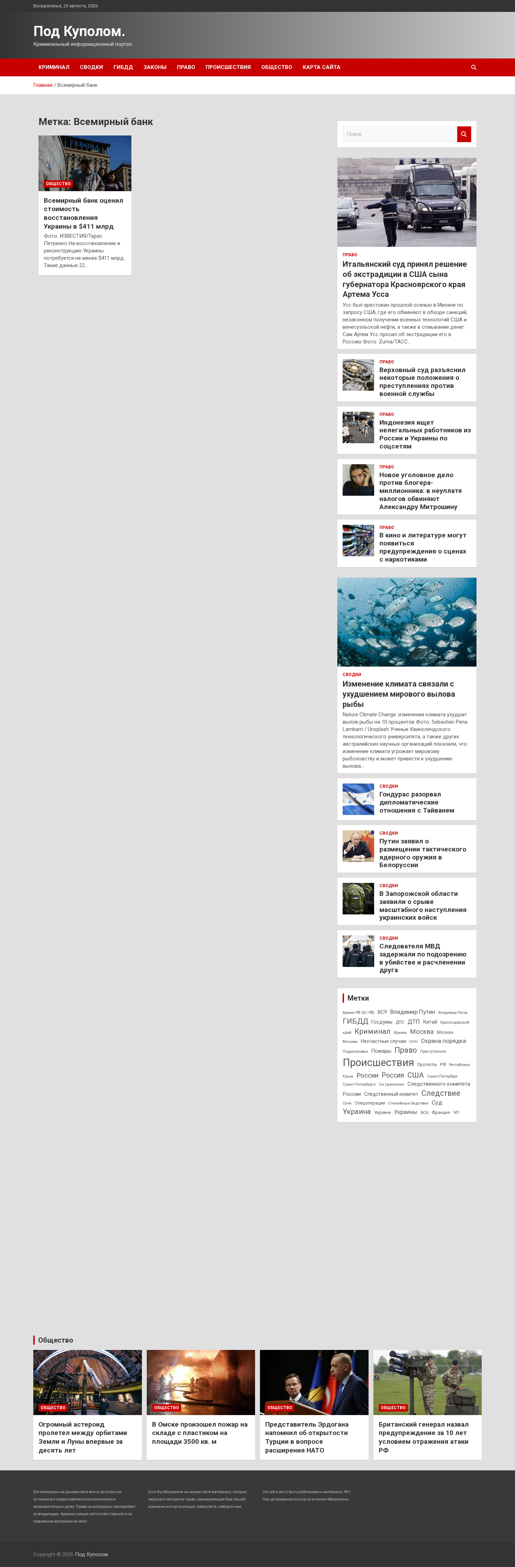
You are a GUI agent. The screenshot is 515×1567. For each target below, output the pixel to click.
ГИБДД (123, 67)
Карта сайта (322, 67)
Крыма (400, 1032)
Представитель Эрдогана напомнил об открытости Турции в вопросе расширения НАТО (307, 1437)
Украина (357, 1111)
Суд (437, 1102)
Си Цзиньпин (391, 1084)
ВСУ (382, 1012)
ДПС (400, 1022)
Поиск (464, 134)
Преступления (433, 1051)
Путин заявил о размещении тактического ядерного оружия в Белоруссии (422, 853)
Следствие (440, 1093)
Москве (445, 1032)
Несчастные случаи (383, 1041)
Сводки (91, 67)
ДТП (413, 1021)
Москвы (350, 1041)
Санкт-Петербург (442, 1076)
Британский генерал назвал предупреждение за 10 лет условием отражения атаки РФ (424, 1437)
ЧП (456, 1112)
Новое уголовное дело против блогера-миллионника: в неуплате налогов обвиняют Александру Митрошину (420, 491)
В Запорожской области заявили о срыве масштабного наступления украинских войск (423, 905)
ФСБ (424, 1112)
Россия (393, 1075)
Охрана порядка (443, 1040)
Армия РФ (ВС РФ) (359, 1012)
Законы (155, 67)
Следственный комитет (391, 1094)
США (415, 1075)
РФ (443, 1064)
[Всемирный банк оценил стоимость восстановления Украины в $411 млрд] (85, 163)
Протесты (427, 1064)
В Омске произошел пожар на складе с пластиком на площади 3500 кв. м (200, 1433)
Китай (430, 1022)
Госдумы (381, 1022)
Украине (382, 1112)
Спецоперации (370, 1103)
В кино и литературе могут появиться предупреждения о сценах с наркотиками (423, 547)
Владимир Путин (412, 1011)
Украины (405, 1112)
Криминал (54, 67)
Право (186, 67)
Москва (422, 1032)
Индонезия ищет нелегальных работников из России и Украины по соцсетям (425, 434)
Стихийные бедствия (408, 1103)
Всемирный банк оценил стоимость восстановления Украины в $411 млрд (83, 213)
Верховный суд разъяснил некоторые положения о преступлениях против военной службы (422, 382)
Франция (441, 1112)
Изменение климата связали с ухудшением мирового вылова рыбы (399, 694)
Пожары (381, 1051)
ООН (413, 1041)
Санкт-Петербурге (359, 1084)
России (367, 1075)
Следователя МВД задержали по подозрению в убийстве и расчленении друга (422, 958)
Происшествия (228, 67)
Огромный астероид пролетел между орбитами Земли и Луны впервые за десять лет (83, 1437)
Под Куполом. (79, 31)
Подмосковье (355, 1051)
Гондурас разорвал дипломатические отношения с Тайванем (416, 802)
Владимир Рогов (452, 1012)
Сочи (347, 1103)
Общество (276, 67)
